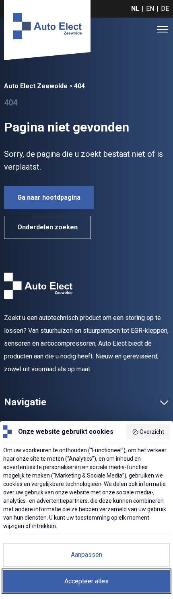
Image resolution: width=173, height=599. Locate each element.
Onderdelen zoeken (47, 227)
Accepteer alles (86, 581)
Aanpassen (86, 555)
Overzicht (152, 432)
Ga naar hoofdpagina (48, 197)
